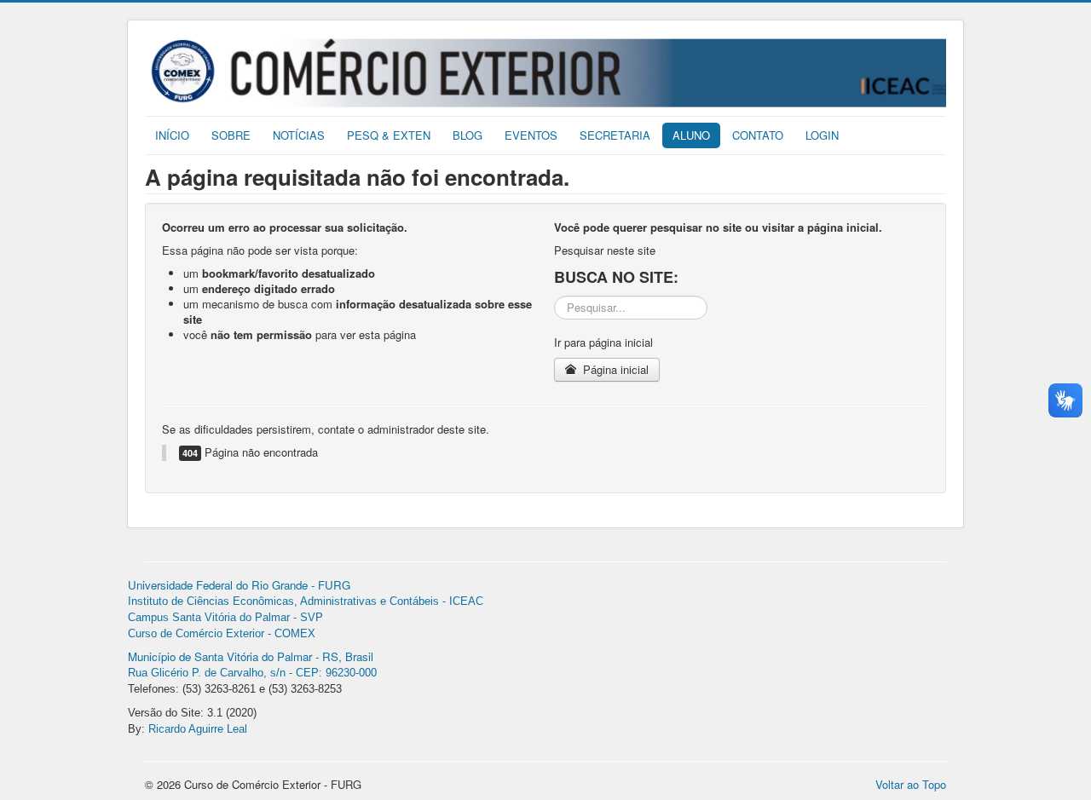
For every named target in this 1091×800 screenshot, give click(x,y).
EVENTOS (531, 135)
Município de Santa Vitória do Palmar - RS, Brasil (250, 656)
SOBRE (231, 135)
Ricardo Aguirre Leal (197, 728)
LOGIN (822, 135)
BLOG (467, 135)
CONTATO (757, 135)
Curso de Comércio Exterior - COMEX (221, 633)
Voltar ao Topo (910, 784)
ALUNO (691, 135)
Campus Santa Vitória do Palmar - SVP (225, 617)
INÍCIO (172, 135)
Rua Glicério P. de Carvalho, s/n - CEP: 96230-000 (252, 672)
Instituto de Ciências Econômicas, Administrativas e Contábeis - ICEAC (305, 601)
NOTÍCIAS (299, 135)
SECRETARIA (615, 135)
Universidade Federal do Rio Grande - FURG (239, 585)
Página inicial (614, 369)
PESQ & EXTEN (388, 135)
